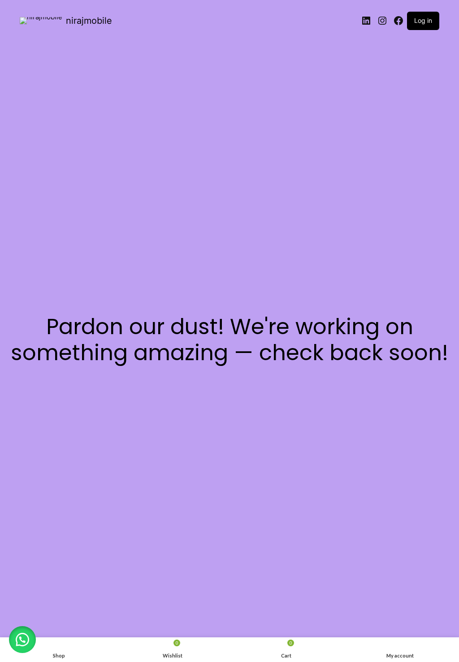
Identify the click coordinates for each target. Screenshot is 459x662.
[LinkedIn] (366, 20)
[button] (22, 639)
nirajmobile (89, 20)
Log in (423, 20)
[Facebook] (398, 20)
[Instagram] (382, 20)
